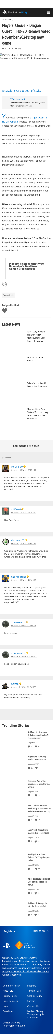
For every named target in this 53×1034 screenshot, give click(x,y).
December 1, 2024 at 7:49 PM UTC (23, 580)
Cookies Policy (34, 995)
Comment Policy (11, 985)
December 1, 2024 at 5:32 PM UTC (23, 470)
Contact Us (33, 1006)
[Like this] (36, 746)
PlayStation (17, 12)
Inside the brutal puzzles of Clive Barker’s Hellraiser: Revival (39, 881)
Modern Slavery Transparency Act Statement (36, 1014)
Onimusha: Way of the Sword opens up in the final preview (39, 784)
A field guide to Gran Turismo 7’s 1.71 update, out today (39, 857)
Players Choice (9, 295)
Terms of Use (34, 990)
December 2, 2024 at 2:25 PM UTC (24, 656)
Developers (8, 1011)
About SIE (8, 990)
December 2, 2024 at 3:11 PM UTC (23, 687)
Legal (5, 1006)
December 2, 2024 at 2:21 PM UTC (23, 625)
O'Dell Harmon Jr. (18, 99)
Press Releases (10, 1000)
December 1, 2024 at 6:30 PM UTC (23, 543)
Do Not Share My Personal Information (14, 1024)
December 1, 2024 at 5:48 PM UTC (23, 512)
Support (31, 985)
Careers (31, 1000)
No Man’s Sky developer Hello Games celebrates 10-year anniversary (39, 735)
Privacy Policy (10, 995)
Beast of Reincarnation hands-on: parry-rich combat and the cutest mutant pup (39, 808)
